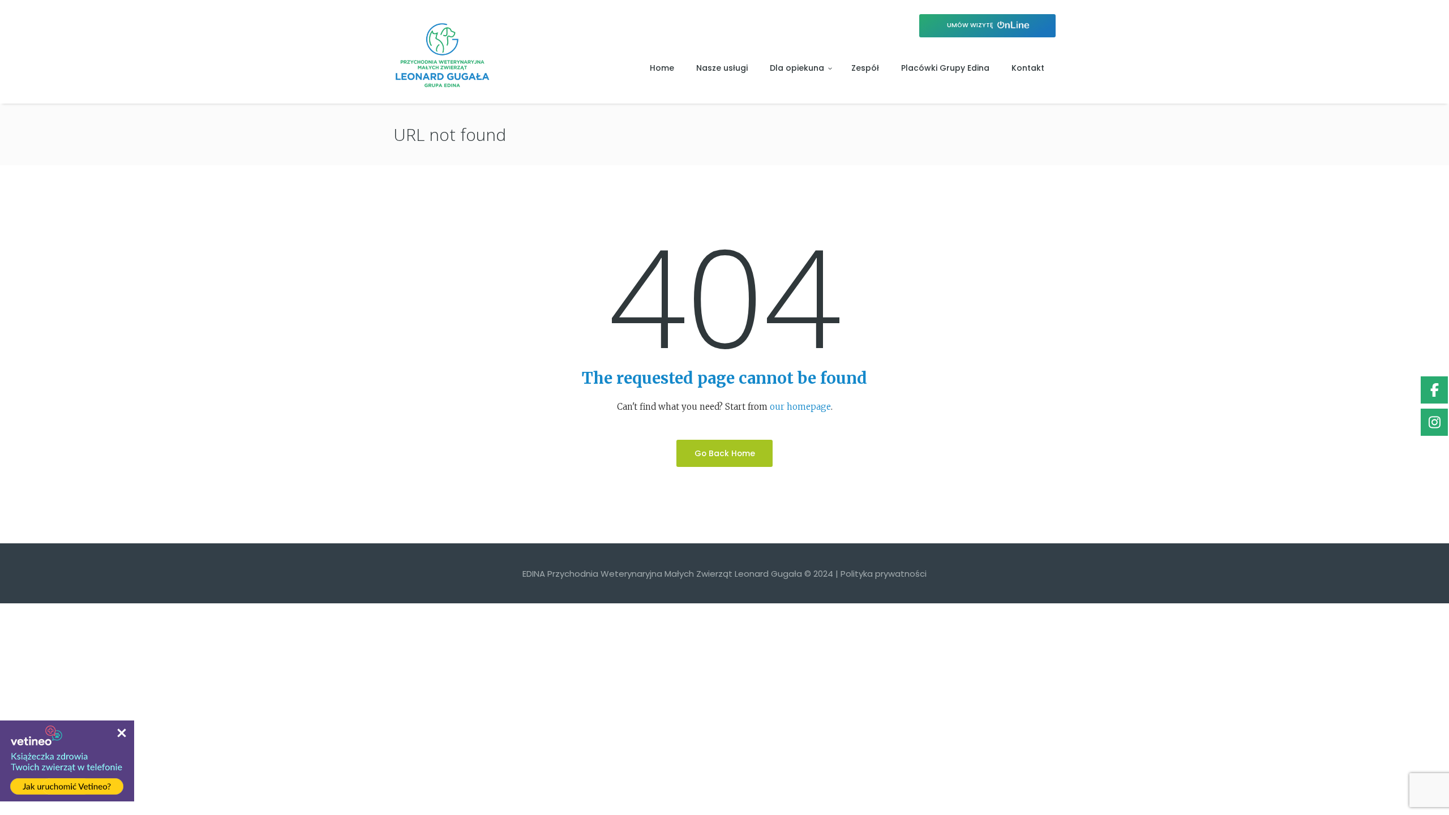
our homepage (800, 406)
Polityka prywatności (884, 574)
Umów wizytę (971, 25)
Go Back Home (725, 453)
